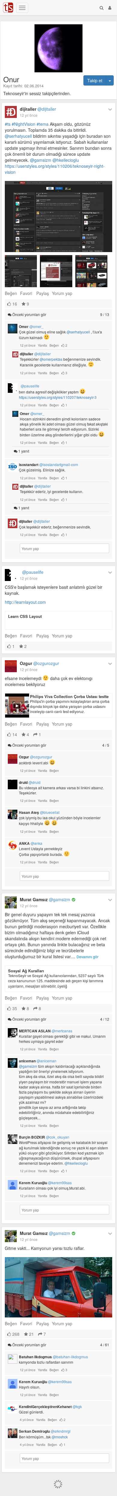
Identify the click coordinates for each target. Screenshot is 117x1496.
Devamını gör (87, 956)
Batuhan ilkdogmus (53, 1356)
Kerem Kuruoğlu (45, 1182)
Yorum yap (62, 293)
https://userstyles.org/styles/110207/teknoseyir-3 (58, 397)
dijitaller (38, 109)
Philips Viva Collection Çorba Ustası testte (69, 696)
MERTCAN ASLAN (45, 1031)
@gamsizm (40, 160)
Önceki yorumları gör (60, 314)
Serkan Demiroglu (44, 1431)
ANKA (30, 843)
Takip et (94, 80)
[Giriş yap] (110, 7)
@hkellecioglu (65, 160)
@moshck (60, 1436)
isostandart (48, 464)
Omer (31, 326)
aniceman (37, 1061)
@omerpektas (51, 359)
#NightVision (23, 124)
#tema (43, 124)
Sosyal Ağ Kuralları (26, 971)
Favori (26, 293)
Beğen (11, 293)
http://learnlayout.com (25, 602)
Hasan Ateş (39, 812)
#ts (7, 124)
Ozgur (39, 663)
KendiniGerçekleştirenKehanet (50, 1406)
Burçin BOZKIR (44, 1137)
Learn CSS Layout (25, 616)
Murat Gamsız (45, 899)
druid (29, 782)
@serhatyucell (18, 136)
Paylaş (42, 293)
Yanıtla (42, 345)
